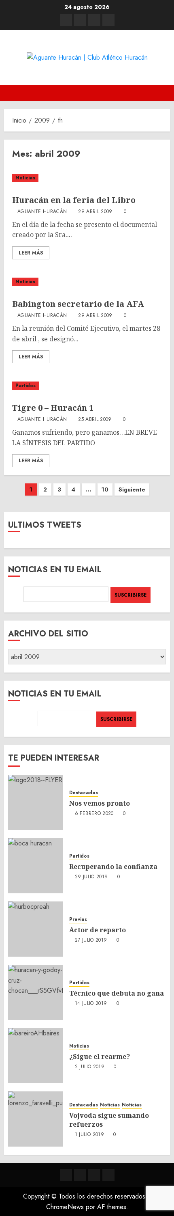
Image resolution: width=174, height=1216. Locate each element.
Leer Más (31, 253)
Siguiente (132, 489)
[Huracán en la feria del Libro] (87, 178)
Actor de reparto (97, 929)
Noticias (25, 177)
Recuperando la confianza (113, 866)
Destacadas (83, 792)
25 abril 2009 (95, 419)
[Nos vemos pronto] (35, 802)
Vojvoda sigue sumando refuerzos (109, 1120)
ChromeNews (65, 1207)
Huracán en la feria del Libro (74, 199)
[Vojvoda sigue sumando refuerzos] (35, 1119)
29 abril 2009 (95, 212)
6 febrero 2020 (94, 814)
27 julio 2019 (91, 940)
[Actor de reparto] (35, 929)
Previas (78, 919)
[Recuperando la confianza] (35, 865)
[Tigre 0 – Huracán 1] (87, 385)
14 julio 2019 (91, 1003)
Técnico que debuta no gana (116, 993)
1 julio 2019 (89, 1135)
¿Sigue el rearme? (99, 1056)
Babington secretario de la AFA (78, 303)
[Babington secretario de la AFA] (87, 282)
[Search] (165, 93)
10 (105, 489)
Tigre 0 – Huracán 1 (52, 407)
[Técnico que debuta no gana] (35, 992)
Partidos (25, 385)
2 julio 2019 (89, 1067)
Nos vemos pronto (99, 803)
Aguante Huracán (42, 212)
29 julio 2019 (91, 877)
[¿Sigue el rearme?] (35, 1055)
